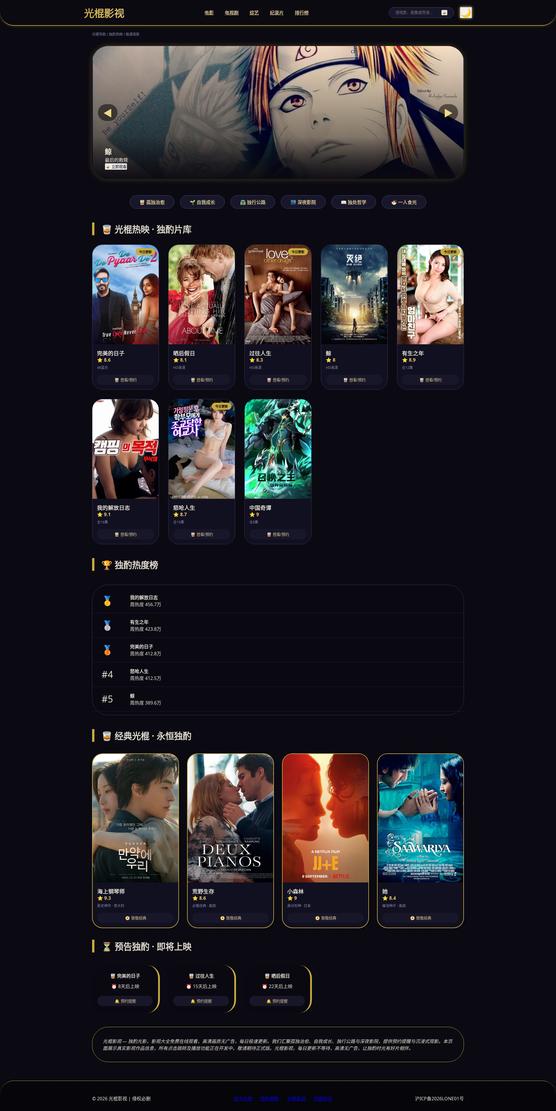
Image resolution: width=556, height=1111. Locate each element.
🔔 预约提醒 (125, 1001)
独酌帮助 (269, 1098)
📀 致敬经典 (135, 918)
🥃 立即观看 (116, 167)
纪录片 (277, 13)
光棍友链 (296, 1098)
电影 (209, 13)
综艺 (254, 13)
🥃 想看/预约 (125, 380)
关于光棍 (243, 1098)
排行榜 (302, 13)
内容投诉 (323, 1098)
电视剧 (232, 13)
